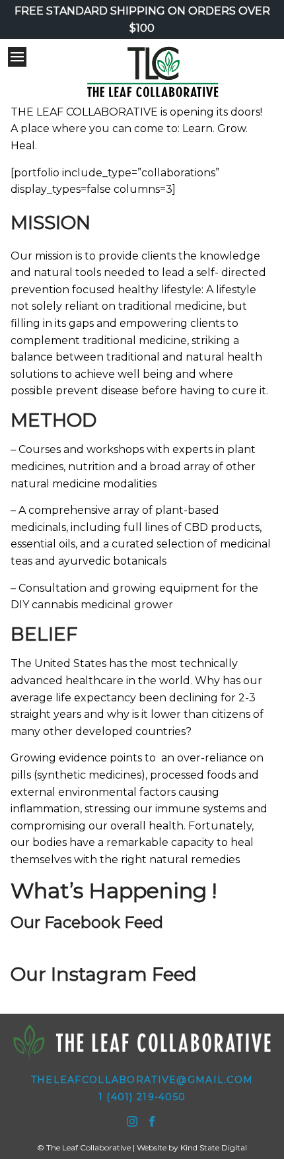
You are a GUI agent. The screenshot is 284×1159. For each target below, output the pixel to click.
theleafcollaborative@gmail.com (142, 1080)
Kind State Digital (213, 1147)
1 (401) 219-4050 (142, 1097)
